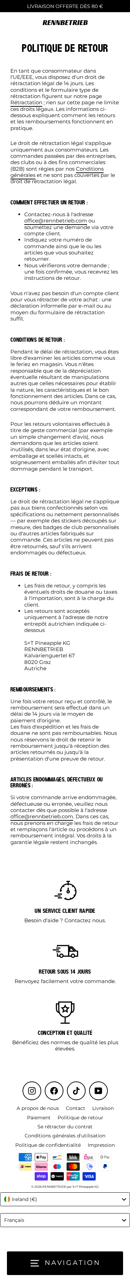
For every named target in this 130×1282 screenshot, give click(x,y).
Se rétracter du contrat (65, 1126)
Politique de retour (80, 1117)
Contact (75, 1108)
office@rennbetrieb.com (55, 220)
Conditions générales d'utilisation (65, 1135)
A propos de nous (38, 1108)
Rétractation (26, 102)
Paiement (39, 1117)
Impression (101, 1145)
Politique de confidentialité (48, 1145)
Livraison (103, 1108)
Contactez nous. (85, 920)
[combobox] (65, 1199)
